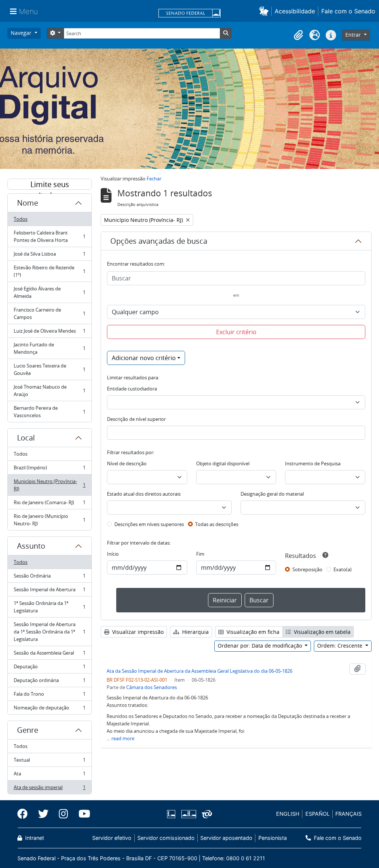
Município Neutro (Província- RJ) (49, 485)
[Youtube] (81, 814)
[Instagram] (63, 814)
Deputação (49, 668)
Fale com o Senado (348, 11)
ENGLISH (287, 814)
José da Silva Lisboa (49, 255)
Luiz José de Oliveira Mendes (49, 332)
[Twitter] (43, 814)
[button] (265, 11)
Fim (200, 554)
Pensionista (272, 838)
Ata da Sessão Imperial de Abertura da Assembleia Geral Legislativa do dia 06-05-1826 (199, 671)
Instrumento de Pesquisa (313, 463)
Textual (49, 761)
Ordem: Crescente (340, 645)
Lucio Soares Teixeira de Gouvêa (49, 369)
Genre (27, 730)
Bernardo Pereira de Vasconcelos (49, 412)
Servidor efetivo (111, 838)
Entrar (353, 34)
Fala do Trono (49, 696)
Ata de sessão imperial (49, 789)
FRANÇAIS (348, 814)
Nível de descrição (127, 463)
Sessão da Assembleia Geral (49, 654)
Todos (20, 219)
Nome (27, 203)
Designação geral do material (272, 493)
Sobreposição (307, 569)
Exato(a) (342, 569)
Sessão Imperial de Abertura (49, 591)
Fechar (154, 178)
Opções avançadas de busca (158, 241)
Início (113, 554)
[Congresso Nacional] (188, 814)
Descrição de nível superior (136, 419)
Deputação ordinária (49, 682)
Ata (49, 775)
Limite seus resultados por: (50, 184)
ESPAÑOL (317, 814)
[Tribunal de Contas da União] (205, 814)
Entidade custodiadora (132, 388)
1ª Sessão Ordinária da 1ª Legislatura (49, 607)
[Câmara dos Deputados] (172, 814)
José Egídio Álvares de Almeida (49, 292)
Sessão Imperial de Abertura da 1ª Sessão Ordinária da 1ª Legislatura (49, 631)
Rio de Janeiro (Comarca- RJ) (49, 504)
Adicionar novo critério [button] (144, 358)
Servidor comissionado (166, 838)
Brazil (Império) (49, 469)
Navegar (22, 32)
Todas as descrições (216, 524)
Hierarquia (195, 631)
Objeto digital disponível (222, 463)
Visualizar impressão (137, 631)
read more (122, 738)
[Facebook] (25, 814)
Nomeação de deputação (49, 709)
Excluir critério (236, 332)
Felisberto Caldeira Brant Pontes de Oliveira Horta (49, 236)
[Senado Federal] (189, 13)
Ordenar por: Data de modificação (260, 645)
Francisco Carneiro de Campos (49, 313)
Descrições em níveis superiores (149, 524)
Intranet (34, 838)
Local (26, 438)
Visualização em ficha (252, 631)
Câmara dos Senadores (151, 687)
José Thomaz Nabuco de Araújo (49, 390)
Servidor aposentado (226, 838)
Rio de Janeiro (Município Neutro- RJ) (49, 520)
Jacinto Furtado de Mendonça (49, 348)
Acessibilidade (295, 11)
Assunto (31, 546)
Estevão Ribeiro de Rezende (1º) (49, 271)
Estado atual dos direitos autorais (144, 493)
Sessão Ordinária (49, 577)
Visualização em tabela (321, 631)
